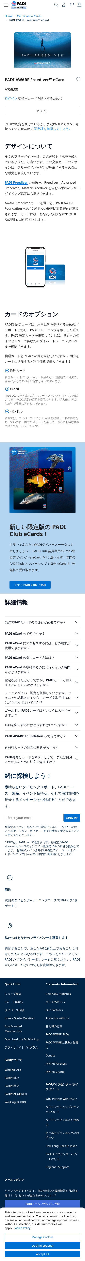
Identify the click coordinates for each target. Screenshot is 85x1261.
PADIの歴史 (12, 1086)
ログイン (42, 111)
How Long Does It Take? (61, 1146)
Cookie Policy (21, 1228)
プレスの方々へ (55, 1002)
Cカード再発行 (14, 1002)
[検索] (56, 5)
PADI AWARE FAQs (57, 1034)
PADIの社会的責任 (16, 1094)
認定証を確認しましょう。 (53, 129)
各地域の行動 (54, 1026)
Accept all (42, 1254)
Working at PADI (15, 1102)
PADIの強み (12, 1078)
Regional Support (57, 1167)
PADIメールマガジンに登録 (43, 1204)
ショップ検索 (13, 994)
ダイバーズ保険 (14, 1010)
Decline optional (42, 1245)
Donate (50, 1055)
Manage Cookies (42, 1237)
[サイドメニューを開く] (6, 5)
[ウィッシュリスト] (72, 5)
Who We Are (13, 1069)
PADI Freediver (16, 182)
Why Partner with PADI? (61, 1099)
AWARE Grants (55, 1071)
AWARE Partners (56, 1063)
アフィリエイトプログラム (21, 1047)
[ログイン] (64, 5)
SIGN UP (71, 817)
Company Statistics (58, 994)
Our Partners (54, 1010)
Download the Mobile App (22, 1039)
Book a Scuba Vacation (19, 1018)
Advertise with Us (57, 1018)
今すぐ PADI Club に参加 (30, 585)
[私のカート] (79, 5)
